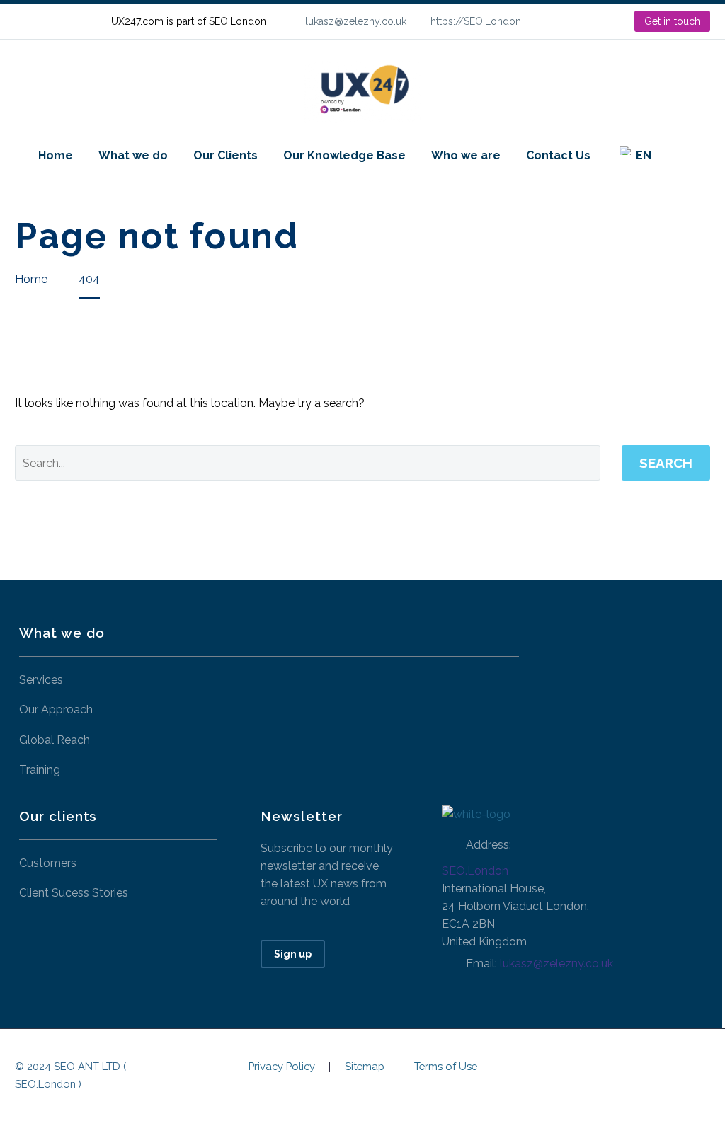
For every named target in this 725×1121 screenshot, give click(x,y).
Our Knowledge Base (344, 155)
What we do (133, 155)
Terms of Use (445, 1067)
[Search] (678, 155)
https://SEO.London (475, 21)
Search (665, 463)
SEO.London (475, 871)
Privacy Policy (282, 1067)
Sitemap (364, 1067)
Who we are (466, 155)
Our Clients (225, 155)
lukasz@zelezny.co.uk (355, 21)
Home (55, 155)
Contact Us (558, 155)
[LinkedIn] (577, 21)
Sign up (293, 954)
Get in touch (672, 21)
